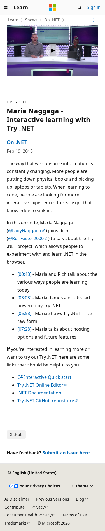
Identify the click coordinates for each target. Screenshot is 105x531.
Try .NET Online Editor (40, 385)
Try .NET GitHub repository (45, 401)
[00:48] (24, 274)
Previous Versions (52, 499)
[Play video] (53, 51)
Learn (13, 19)
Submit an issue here (66, 453)
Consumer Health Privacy (28, 515)
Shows (31, 19)
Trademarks (15, 523)
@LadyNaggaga (24, 230)
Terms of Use (74, 515)
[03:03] (24, 298)
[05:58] (24, 313)
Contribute (14, 507)
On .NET (52, 19)
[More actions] (93, 20)
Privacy (38, 507)
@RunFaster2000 (26, 238)
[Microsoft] (52, 7)
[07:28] (24, 329)
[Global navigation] (5, 8)
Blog (80, 499)
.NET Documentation (39, 393)
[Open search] (79, 8)
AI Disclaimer (16, 499)
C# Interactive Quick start (44, 377)
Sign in (94, 7)
